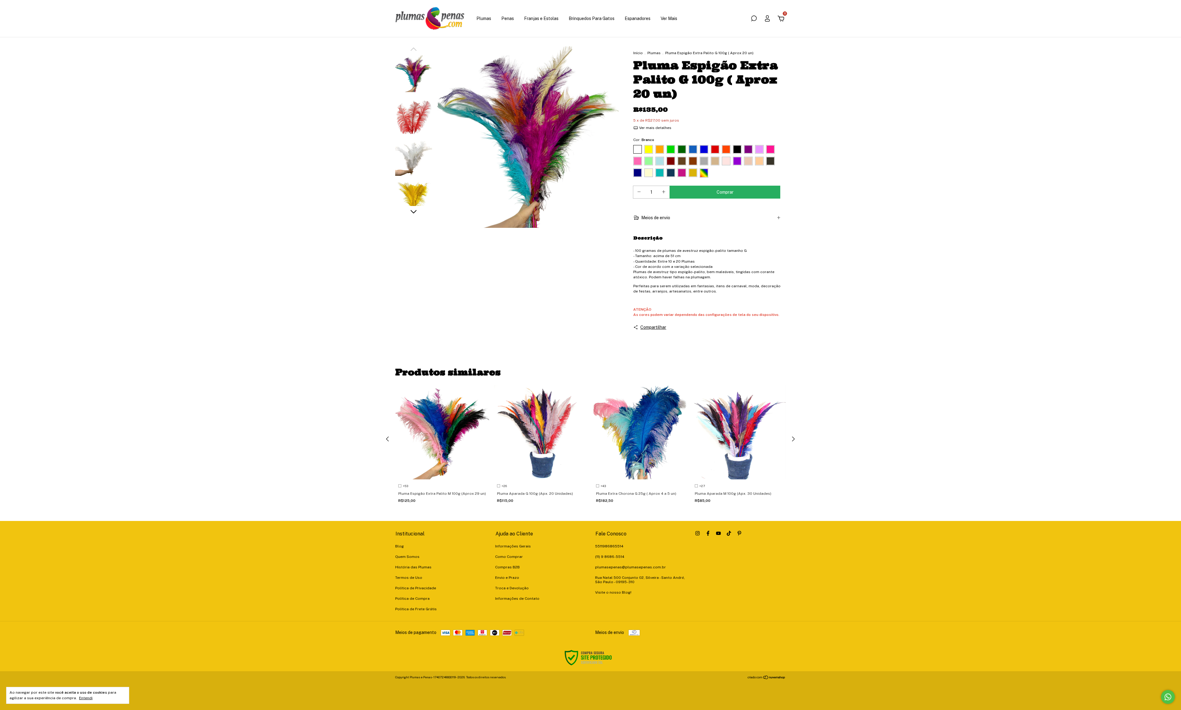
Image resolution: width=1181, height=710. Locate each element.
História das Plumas (413, 567)
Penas (507, 18)
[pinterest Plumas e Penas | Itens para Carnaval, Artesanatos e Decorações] (739, 533)
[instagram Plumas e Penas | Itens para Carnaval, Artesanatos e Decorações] (697, 533)
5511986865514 (609, 546)
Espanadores (637, 18)
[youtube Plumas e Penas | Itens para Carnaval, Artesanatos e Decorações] (718, 533)
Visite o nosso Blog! (613, 592)
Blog (399, 546)
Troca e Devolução (512, 588)
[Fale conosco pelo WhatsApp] (1168, 697)
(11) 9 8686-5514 (609, 557)
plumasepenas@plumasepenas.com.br (630, 567)
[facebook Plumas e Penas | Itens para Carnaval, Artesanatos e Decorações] (708, 533)
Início (638, 53)
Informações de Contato (517, 598)
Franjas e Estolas (541, 18)
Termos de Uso (408, 577)
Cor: (643, 140)
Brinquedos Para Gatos (591, 18)
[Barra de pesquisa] (754, 19)
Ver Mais (669, 18)
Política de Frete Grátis (416, 609)
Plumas (483, 18)
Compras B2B (507, 567)
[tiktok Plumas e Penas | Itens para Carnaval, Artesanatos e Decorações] (728, 533)
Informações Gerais (513, 546)
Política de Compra (412, 598)
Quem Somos (407, 557)
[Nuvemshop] (766, 678)
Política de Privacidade (415, 588)
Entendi (86, 698)
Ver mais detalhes (654, 128)
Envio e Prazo (507, 577)
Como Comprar (509, 557)
